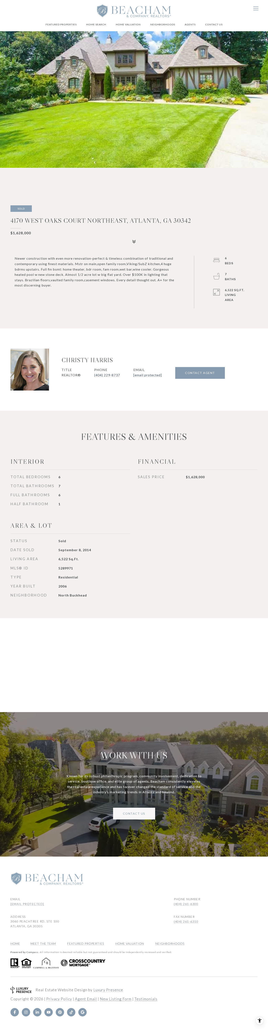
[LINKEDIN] (37, 1012)
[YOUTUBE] (48, 1012)
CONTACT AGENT (200, 373)
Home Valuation (128, 24)
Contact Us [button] (134, 813)
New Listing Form (115, 998)
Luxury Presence (108, 989)
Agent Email (86, 998)
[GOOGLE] (82, 1012)
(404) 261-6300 (186, 904)
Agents (190, 24)
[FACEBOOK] (14, 1012)
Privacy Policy (59, 998)
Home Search (96, 24)
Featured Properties (61, 24)
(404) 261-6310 (186, 921)
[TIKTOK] (71, 1012)
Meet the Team (43, 943)
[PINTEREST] (60, 1012)
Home (15, 943)
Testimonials (145, 998)
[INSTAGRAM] (26, 1012)
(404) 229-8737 (107, 375)
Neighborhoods (162, 24)
